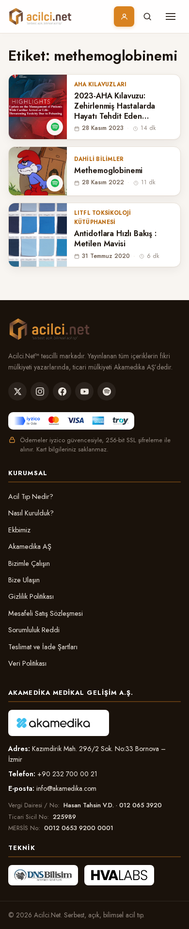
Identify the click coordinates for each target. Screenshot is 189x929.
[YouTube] (84, 391)
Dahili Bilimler (99, 159)
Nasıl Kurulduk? (31, 513)
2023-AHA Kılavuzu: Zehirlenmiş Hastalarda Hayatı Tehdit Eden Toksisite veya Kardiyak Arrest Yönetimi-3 (115, 106)
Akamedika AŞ (29, 546)
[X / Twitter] (17, 391)
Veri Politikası (27, 663)
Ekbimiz (19, 530)
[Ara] (147, 16)
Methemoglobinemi (108, 171)
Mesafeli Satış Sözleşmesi (45, 613)
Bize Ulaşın (24, 580)
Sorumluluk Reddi (34, 630)
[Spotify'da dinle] (55, 127)
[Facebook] (62, 391)
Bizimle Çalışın (29, 563)
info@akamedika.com (66, 788)
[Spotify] (106, 391)
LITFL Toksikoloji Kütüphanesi (102, 217)
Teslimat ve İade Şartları (43, 647)
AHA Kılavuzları (100, 84)
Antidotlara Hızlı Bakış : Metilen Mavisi (115, 239)
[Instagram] (40, 391)
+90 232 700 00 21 (67, 774)
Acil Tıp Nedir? (30, 496)
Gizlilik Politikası (31, 596)
